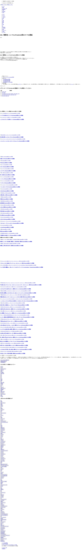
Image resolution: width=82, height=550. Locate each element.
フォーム (71, 84)
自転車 (2, 482)
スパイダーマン (3, 492)
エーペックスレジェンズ (4, 422)
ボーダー (2, 455)
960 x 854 (3, 95)
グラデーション (3, 458)
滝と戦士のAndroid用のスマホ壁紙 (7, 215)
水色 (1, 426)
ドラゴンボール (3, 432)
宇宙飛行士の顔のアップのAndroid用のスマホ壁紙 (10, 235)
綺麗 (3, 29)
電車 (3, 24)
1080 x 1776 (17, 93)
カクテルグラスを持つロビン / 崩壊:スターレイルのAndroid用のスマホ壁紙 (15, 288)
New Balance (2, 533)
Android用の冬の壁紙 (6, 80)
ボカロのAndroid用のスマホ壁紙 (7, 190)
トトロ (2, 456)
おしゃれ (3, 32)
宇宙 (3, 20)
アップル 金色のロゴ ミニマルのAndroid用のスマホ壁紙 (11, 115)
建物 (3, 22)
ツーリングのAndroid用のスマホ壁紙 (7, 178)
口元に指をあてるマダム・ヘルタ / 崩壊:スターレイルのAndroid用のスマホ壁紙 (16, 325)
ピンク (2, 406)
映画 (1, 390)
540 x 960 (6, 94)
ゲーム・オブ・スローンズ (4, 465)
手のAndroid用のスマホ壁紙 (6, 162)
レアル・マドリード (3, 538)
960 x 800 (3, 92)
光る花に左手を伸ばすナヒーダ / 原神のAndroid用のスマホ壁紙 (13, 333)
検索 (3, 7)
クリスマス (2, 500)
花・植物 (2, 372)
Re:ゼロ (2, 447)
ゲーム (3, 15)
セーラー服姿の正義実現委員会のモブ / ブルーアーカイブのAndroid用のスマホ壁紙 (17, 317)
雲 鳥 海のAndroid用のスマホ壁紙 (7, 211)
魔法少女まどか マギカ (4, 464)
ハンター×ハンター (3, 499)
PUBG (2, 501)
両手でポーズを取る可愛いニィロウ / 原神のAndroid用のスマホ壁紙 (14, 345)
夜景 (3, 21)
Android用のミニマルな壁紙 (7, 82)
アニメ (3, 14)
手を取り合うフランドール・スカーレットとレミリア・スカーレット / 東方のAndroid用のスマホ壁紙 (20, 284)
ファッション (2, 418)
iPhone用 (3, 11)
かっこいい (4, 30)
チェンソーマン (3, 507)
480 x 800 (10, 93)
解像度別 (3, 9)
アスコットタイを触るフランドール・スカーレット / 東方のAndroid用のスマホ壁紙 (17, 263)
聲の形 (2, 518)
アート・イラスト (3, 368)
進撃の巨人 (2, 449)
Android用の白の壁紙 (6, 79)
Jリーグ (2, 415)
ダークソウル (2, 512)
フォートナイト (3, 536)
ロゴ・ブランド (3, 402)
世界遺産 (3, 27)
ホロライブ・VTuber (3, 481)
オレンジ (2, 443)
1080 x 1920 (14, 94)
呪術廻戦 (2, 537)
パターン (3, 17)
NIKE (1, 433)
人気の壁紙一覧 (3, 362)
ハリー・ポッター (3, 517)
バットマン (2, 457)
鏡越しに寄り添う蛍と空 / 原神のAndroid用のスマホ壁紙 (11, 245)
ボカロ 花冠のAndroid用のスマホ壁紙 (8, 207)
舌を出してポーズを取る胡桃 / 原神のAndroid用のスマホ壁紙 (12, 353)
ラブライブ (2, 509)
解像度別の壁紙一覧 (3, 361)
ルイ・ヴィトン (3, 521)
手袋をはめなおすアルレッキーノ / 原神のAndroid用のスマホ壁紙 (13, 321)
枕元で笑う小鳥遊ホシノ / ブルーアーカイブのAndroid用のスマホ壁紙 (14, 305)
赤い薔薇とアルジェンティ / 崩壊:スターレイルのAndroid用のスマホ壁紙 (15, 313)
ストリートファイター (4, 474)
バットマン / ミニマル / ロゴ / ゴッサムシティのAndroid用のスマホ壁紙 (14, 141)
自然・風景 (2, 373)
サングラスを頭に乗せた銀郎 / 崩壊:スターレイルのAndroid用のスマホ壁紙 (15, 329)
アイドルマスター (3, 534)
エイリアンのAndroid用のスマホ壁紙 (7, 170)
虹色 (1, 488)
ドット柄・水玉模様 (3, 466)
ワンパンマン (2, 527)
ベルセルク (2, 511)
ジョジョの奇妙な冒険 (4, 475)
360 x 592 (6, 93)
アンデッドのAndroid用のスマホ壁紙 (7, 182)
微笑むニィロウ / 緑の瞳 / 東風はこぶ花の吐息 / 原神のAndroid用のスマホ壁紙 (16, 241)
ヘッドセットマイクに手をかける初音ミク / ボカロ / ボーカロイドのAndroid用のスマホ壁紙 (19, 300)
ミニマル (2, 440)
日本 (1, 410)
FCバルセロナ (3, 528)
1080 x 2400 (4, 91)
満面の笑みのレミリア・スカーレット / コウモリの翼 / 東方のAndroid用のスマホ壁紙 (17, 296)
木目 (1, 467)
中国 (1, 510)
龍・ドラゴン (2, 442)
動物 (1, 380)
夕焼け (2, 503)
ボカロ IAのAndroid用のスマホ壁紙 (7, 219)
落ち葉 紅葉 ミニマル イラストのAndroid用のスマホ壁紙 (11, 137)
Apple (1, 408)
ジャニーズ (2, 459)
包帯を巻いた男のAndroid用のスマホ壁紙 (8, 194)
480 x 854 (3, 94)
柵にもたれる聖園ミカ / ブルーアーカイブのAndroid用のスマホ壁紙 (14, 341)
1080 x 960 (7, 95)
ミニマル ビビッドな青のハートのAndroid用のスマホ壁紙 (12, 119)
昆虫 (1, 379)
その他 (2, 396)
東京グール (2, 525)
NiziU (1, 508)
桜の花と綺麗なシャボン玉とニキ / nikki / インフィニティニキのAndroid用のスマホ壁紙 (18, 292)
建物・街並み (2, 391)
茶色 (1, 448)
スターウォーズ (3, 502)
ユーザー (19, 84)
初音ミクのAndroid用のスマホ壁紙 (7, 158)
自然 (3, 18)
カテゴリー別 (4, 8)
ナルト (2, 435)
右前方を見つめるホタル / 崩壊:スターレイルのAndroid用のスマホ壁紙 (14, 309)
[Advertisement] (41, 44)
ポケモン (2, 529)
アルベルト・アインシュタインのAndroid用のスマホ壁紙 (12, 223)
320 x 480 (3, 93)
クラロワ (2, 451)
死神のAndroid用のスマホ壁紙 (6, 199)
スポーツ (2, 387)
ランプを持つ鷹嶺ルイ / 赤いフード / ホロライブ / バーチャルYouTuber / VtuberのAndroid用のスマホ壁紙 (21, 267)
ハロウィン (2, 476)
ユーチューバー (3, 441)
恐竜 (1, 483)
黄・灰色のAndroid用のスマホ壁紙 (7, 174)
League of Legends (3, 519)
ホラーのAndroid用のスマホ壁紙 (7, 166)
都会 (1, 480)
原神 (1, 417)
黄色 (1, 425)
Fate (1, 520)
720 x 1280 (10, 94)
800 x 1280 (13, 93)
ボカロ (2, 431)
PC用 (3, 12)
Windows (2, 489)
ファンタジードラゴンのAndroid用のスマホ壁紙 (10, 186)
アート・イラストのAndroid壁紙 (8, 77)
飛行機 (2, 383)
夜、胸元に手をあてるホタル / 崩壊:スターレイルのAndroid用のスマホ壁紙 (15, 337)
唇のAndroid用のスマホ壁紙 (6, 231)
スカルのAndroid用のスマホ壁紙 (7, 227)
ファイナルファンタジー (4, 450)
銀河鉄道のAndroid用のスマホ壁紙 (7, 203)
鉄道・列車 (2, 382)
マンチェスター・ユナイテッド (5, 535)
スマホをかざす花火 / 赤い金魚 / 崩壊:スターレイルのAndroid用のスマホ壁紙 (16, 349)
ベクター (2, 472)
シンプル (3, 28)
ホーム (3, 6)
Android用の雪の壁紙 (6, 81)
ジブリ (2, 436)
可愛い (3, 31)
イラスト (3, 16)
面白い (2, 473)
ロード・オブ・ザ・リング (4, 526)
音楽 (1, 395)
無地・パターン (3, 388)
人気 (3, 10)
